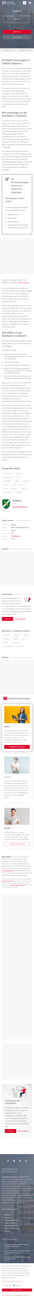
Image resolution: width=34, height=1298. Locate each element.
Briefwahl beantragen (17, 747)
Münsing (23, 488)
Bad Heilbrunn (7, 473)
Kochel (5, 488)
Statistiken (19, 1285)
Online (18, 32)
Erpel (23, 639)
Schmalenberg (7, 646)
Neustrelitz (20, 646)
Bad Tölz (18, 473)
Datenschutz (8, 1217)
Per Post (17, 37)
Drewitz (15, 639)
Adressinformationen (17, 844)
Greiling (5, 485)
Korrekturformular (8, 871)
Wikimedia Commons (7, 881)
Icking (14, 485)
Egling (17, 481)
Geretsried (26, 481)
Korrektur (7, 1231)
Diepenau (16, 635)
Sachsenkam (7, 492)
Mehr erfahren (20, 619)
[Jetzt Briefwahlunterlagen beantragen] (24, 2)
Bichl (18, 477)
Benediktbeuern (8, 477)
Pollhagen (15, 643)
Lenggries (14, 488)
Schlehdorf (18, 492)
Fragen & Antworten (10, 1223)
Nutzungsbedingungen (11, 1220)
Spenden (7, 619)
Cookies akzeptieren (17, 1290)
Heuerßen (6, 635)
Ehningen (6, 639)
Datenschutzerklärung (8, 1281)
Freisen (25, 635)
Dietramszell (7, 481)
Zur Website (15, 536)
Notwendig (7, 1285)
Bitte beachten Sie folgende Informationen (18, 22)
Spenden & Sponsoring (11, 1228)
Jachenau (22, 485)
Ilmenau (5, 643)
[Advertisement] (17, 966)
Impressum (8, 1215)
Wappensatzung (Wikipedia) (18, 885)
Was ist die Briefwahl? (11, 1226)
